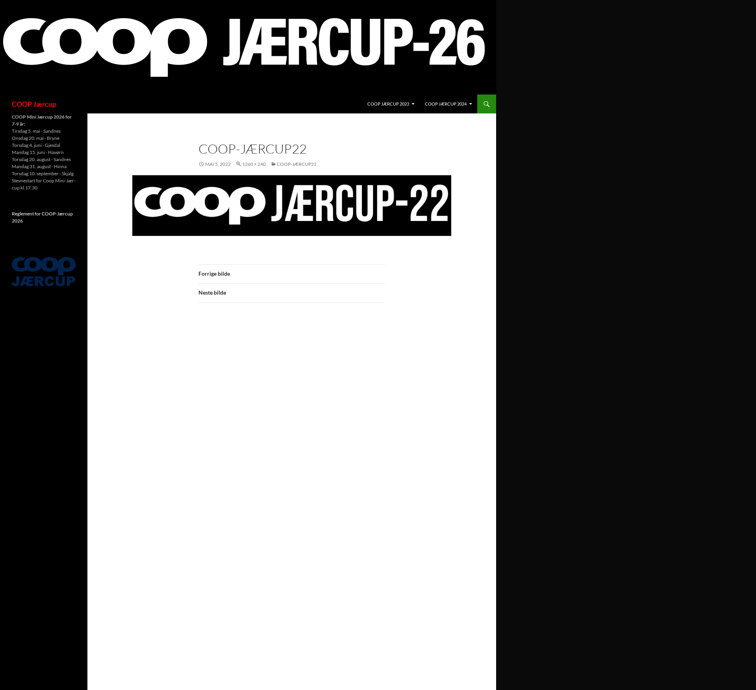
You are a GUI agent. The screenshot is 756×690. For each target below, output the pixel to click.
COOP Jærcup (34, 104)
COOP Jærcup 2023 (388, 103)
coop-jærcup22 (297, 164)
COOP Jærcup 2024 (446, 103)
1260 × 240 (254, 164)
